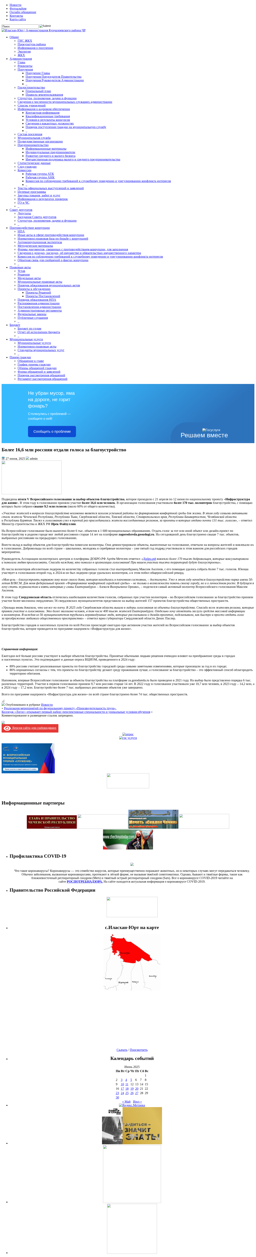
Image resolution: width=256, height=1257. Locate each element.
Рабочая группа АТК (40, 173)
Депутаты (24, 213)
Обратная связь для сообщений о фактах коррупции (53, 260)
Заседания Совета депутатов (37, 217)
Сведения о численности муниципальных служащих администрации (65, 102)
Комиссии (24, 170)
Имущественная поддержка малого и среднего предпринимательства (73, 159)
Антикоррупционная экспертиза (40, 242)
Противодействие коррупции (30, 227)
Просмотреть (139, 1050)
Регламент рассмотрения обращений (42, 379)
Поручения (25, 69)
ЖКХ (21, 55)
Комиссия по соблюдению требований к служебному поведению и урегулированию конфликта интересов (98, 181)
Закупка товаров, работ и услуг (39, 195)
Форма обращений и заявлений (39, 371)
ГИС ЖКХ (25, 40)
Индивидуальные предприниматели (50, 152)
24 (122, 1093)
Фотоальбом (18, 8)
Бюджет (15, 325)
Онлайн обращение (23, 12)
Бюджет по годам (29, 328)
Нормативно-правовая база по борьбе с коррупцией (53, 238)
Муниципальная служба (34, 138)
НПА (21, 231)
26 (132, 1093)
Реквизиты (25, 66)
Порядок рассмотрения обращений (41, 375)
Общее (14, 37)
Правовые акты (20, 267)
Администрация (21, 58)
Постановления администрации (39, 307)
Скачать (122, 1050)
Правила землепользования (44, 94)
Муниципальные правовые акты (40, 281)
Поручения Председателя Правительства (53, 76)
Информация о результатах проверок (43, 199)
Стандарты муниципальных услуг (41, 350)
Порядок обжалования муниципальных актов (49, 285)
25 (127, 1093)
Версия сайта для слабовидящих (33, 728)
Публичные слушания (33, 317)
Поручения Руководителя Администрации (55, 80)
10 (122, 1084)
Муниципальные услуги (26, 339)
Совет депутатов (21, 209)
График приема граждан (34, 364)
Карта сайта (18, 19)
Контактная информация (42, 112)
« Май (126, 1101)
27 (136, 1093)
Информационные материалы (46, 148)
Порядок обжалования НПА (37, 299)
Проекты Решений (38, 292)
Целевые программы (32, 191)
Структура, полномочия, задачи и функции (47, 98)
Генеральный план (38, 91)
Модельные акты (29, 278)
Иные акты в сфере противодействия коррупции (51, 235)
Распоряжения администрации (39, 303)
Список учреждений (32, 105)
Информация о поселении (35, 48)
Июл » (137, 1101)
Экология (24, 51)
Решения (24, 274)
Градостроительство (31, 87)
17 (122, 1088)
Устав (21, 271)
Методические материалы (35, 245)
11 (126, 1084)
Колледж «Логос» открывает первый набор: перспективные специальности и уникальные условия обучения (76, 712)
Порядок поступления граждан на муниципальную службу (66, 127)
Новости (15, 5)
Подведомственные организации (40, 141)
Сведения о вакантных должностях (50, 123)
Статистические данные (34, 163)
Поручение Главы (38, 73)
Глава (21, 62)
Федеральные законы (32, 314)
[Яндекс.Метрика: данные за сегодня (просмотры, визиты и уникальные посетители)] (132, 1105)
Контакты (16, 15)
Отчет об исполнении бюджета (39, 332)
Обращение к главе (31, 361)
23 (117, 1093)
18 (127, 1088)
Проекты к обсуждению (34, 289)
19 (132, 1088)
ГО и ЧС (23, 202)
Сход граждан (27, 166)
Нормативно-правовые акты (37, 346)
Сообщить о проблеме (52, 432)
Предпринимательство (33, 145)
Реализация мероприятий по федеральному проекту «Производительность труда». (60, 708)
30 (117, 1097)
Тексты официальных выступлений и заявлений (51, 188)
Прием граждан (20, 357)
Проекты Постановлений (43, 296)
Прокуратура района (32, 44)
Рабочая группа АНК (40, 177)
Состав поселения (30, 134)
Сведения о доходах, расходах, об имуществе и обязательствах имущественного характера (79, 253)
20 (136, 1088)
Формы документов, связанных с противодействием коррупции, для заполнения (73, 249)
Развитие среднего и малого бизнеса (50, 155)
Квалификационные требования (48, 116)
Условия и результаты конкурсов (48, 120)
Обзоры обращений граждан (37, 368)
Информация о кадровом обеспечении (44, 109)
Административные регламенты (40, 310)
